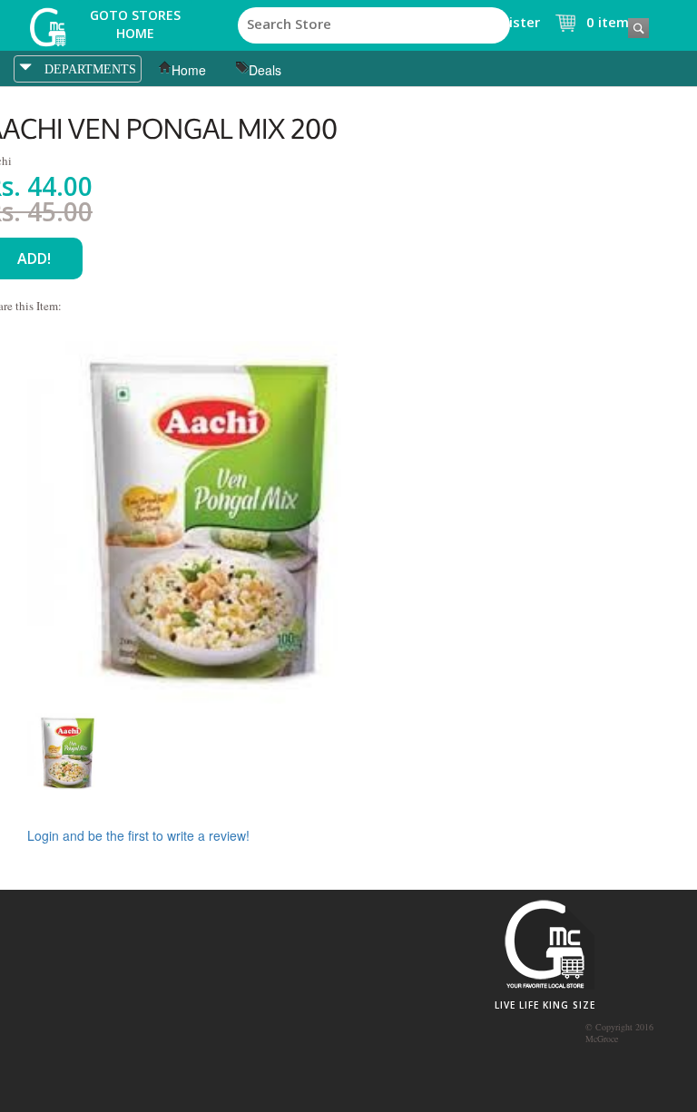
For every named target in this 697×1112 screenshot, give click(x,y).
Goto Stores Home (135, 24)
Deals (265, 70)
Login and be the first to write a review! (138, 835)
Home (189, 70)
